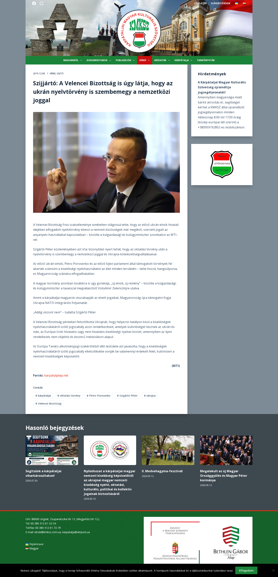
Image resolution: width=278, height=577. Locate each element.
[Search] (41, 3)
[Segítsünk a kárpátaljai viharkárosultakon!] (52, 450)
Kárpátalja (182, 60)
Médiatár (160, 60)
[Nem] (273, 570)
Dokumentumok (97, 60)
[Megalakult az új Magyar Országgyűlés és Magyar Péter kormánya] (226, 450)
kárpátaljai (43, 395)
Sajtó (60, 73)
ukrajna (150, 395)
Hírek (142, 60)
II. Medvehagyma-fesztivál (162, 471)
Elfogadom (246, 570)
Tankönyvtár (206, 60)
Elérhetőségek (220, 3)
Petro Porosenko (98, 395)
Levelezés (200, 3)
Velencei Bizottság (48, 403)
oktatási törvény (68, 395)
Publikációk (123, 60)
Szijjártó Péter (127, 395)
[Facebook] (34, 3)
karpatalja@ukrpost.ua (76, 532)
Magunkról (70, 60)
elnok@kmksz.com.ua (47, 532)
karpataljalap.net (56, 375)
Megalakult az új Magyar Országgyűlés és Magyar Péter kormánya (223, 475)
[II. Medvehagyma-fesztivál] (168, 450)
